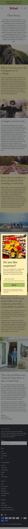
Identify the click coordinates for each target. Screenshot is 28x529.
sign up (14, 285)
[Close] (25, 235)
